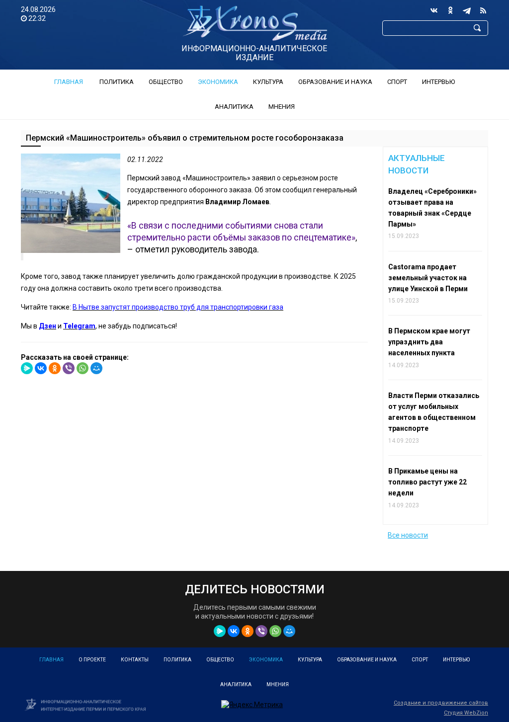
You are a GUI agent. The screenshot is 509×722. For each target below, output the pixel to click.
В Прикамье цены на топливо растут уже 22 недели (427, 482)
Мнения (281, 106)
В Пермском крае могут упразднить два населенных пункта (429, 342)
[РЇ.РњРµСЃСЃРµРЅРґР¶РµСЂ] (27, 368)
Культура (268, 81)
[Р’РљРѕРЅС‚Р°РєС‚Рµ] (41, 368)
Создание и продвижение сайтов (441, 703)
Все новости (408, 535)
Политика (116, 81)
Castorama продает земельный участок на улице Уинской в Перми (428, 278)
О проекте (92, 659)
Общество (166, 81)
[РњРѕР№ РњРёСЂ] (96, 368)
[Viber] (69, 368)
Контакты (135, 659)
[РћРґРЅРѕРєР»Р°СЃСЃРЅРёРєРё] (55, 368)
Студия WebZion (466, 713)
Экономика (218, 81)
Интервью (438, 81)
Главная (68, 81)
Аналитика (234, 106)
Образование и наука (335, 81)
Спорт (397, 81)
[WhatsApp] (82, 368)
